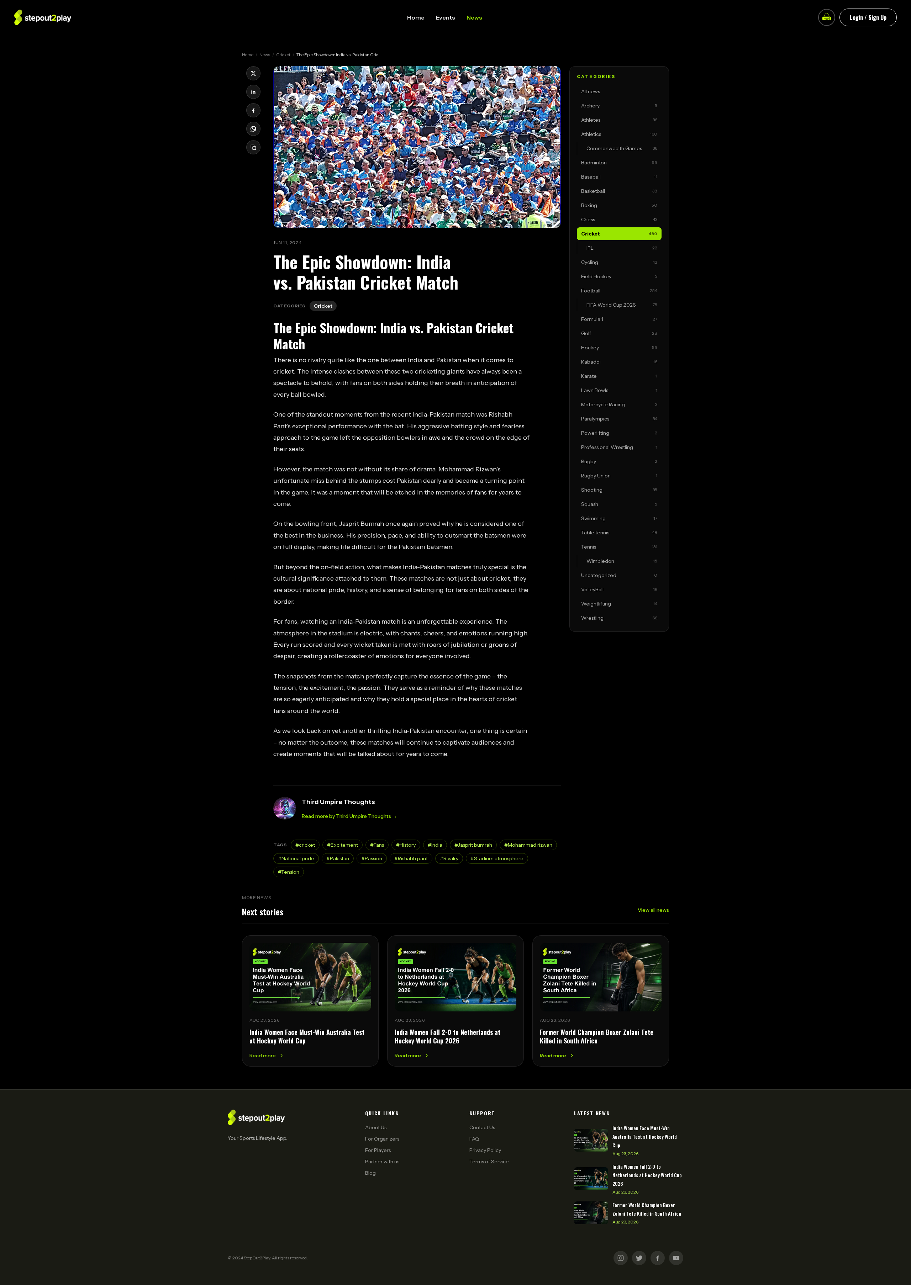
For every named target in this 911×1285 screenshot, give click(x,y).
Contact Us (482, 1127)
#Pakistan (337, 858)
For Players (378, 1150)
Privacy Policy (485, 1150)
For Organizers (382, 1139)
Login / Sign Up (868, 17)
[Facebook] (658, 1258)
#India (435, 845)
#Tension (288, 872)
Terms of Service (489, 1161)
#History (406, 845)
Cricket (283, 54)
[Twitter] (639, 1258)
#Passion (371, 858)
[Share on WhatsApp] (253, 129)
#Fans (377, 845)
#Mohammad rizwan (528, 845)
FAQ (474, 1139)
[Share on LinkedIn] (253, 92)
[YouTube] (676, 1258)
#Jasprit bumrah (473, 845)
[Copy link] (253, 147)
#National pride (296, 858)
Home (416, 17)
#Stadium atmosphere (496, 858)
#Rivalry (449, 858)
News (474, 17)
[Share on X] (253, 73)
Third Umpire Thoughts (338, 802)
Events (445, 17)
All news (590, 91)
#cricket (305, 845)
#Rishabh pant (411, 858)
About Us (375, 1127)
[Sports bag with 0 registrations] (826, 17)
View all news (653, 910)
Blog (370, 1173)
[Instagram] (621, 1258)
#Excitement (342, 845)
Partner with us (382, 1161)
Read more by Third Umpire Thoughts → (349, 816)
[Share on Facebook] (253, 110)
